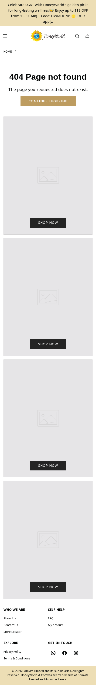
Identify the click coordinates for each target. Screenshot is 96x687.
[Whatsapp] (53, 653)
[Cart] (87, 36)
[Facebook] (64, 653)
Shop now (48, 222)
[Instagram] (76, 653)
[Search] (77, 36)
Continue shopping (48, 101)
